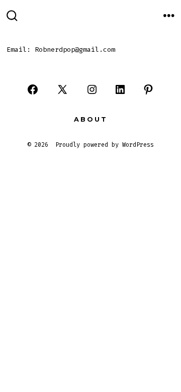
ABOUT (91, 119)
